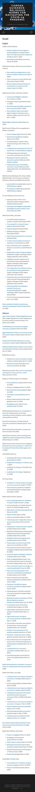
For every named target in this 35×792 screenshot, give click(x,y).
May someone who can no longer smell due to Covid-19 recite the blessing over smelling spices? (19, 642)
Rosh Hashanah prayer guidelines (17, 390)
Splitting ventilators (13, 231)
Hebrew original (26, 150)
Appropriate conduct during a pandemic (19, 252)
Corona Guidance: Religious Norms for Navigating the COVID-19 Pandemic (17, 12)
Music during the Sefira (14, 683)
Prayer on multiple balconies (15, 767)
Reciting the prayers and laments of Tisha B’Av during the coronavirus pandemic (19, 600)
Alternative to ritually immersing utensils (19, 510)
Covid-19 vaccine (12, 297)
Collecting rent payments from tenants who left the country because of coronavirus (19, 695)
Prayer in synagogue (13, 387)
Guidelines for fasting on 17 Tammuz (18, 462)
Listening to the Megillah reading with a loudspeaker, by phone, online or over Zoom (19, 208)
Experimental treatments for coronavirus (19, 236)
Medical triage (11, 229)
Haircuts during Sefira (13, 517)
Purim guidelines (12, 382)
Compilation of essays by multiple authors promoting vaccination (16, 413)
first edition (10, 189)
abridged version (23, 507)
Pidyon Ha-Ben (11, 514)
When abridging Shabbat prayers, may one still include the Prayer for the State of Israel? (19, 561)
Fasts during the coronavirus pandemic (19, 706)
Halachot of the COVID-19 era (16, 199)
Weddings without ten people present (18, 538)
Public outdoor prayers (14, 742)
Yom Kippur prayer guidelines (16, 394)
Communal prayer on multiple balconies (19, 505)
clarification (27, 697)
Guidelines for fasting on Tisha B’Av (18, 467)
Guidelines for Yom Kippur (15, 472)
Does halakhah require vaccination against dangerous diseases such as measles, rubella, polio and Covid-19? (18, 113)
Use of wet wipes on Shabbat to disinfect (19, 554)
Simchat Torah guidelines (14, 137)
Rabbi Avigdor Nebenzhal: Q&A (12, 122)
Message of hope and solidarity (16, 101)
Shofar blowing (11, 754)
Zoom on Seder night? (13, 134)
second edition (11, 184)
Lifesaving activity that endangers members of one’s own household (17, 288)
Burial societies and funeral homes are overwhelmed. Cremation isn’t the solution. (18, 86)
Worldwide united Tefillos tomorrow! (18, 59)
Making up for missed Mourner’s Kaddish (19, 526)
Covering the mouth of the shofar (17, 605)
